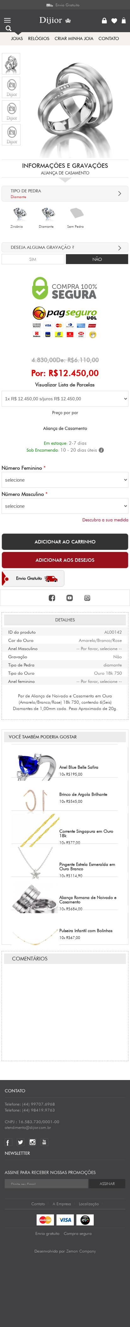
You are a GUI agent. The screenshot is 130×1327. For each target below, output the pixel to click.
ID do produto (22, 631)
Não (97, 259)
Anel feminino (21, 680)
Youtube (46, 1142)
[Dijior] (58, 20)
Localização (89, 1203)
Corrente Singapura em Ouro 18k (86, 833)
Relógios (38, 39)
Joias (17, 39)
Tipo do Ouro (21, 672)
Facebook (10, 1142)
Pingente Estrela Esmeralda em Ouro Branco (87, 866)
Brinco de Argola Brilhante (83, 794)
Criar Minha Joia (74, 39)
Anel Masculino (23, 648)
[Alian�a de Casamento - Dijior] (11, 63)
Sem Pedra (75, 226)
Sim (32, 259)
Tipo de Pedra (21, 664)
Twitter (22, 1142)
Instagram (34, 1142)
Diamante (46, 226)
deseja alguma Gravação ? (42, 247)
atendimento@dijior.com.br (28, 1127)
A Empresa (62, 1203)
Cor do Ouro (20, 639)
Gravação (17, 656)
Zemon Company (81, 1251)
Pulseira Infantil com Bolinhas (85, 930)
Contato (38, 1203)
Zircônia (16, 226)
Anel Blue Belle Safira (78, 767)
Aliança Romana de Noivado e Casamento (87, 899)
